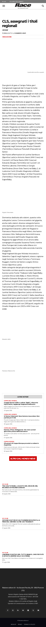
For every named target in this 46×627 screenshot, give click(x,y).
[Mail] (23, 610)
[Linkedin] (18, 610)
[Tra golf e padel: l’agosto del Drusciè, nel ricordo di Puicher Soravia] (23, 471)
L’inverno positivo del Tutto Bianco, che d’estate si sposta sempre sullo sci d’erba (23, 555)
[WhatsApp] (19, 385)
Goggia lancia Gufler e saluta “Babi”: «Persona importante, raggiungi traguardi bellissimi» (21, 403)
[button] (3, 6)
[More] (24, 385)
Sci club (5, 30)
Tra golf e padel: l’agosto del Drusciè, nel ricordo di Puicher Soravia (20, 486)
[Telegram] (28, 610)
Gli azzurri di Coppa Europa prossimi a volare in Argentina (21, 444)
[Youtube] (38, 610)
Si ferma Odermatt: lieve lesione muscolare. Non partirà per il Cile (22, 417)
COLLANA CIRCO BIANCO (16, 1)
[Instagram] (13, 610)
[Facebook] (4, 385)
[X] (9, 385)
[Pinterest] (14, 385)
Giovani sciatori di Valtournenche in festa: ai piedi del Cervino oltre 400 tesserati (21, 521)
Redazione (7, 37)
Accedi (4, 1)
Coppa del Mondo (10, 400)
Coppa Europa (9, 441)
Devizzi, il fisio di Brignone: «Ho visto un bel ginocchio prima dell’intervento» (20, 430)
